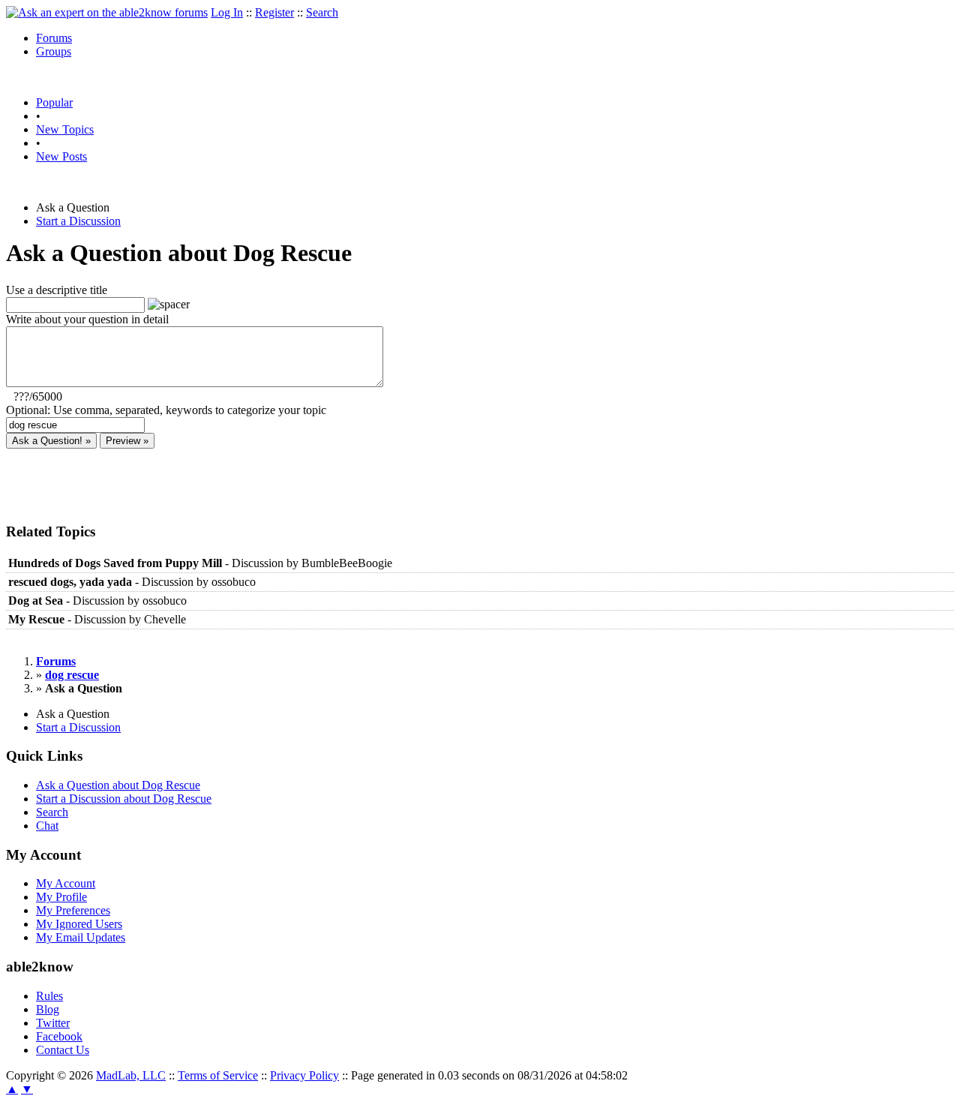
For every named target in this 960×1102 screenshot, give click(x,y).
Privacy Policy (304, 1075)
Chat (47, 825)
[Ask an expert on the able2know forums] (107, 12)
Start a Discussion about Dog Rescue (124, 798)
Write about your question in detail (87, 319)
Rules (49, 995)
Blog (47, 1009)
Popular (54, 102)
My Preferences (73, 910)
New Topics (65, 129)
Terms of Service (218, 1075)
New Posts (61, 156)
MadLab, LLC (131, 1075)
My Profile (61, 896)
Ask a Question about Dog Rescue (118, 785)
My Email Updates (80, 937)
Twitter (53, 1022)
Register (274, 12)
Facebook (59, 1036)
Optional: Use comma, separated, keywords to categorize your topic (166, 410)
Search (322, 12)
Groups (53, 51)
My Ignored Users (79, 923)
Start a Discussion (78, 221)
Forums (54, 38)
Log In (227, 12)
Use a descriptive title (56, 290)
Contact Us (62, 1049)
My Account (65, 883)
